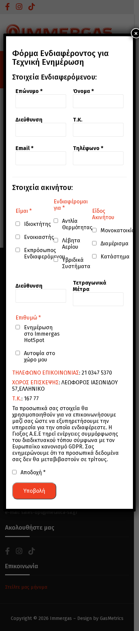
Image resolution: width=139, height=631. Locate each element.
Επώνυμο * (29, 91)
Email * (24, 148)
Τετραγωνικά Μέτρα (89, 286)
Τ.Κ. (77, 119)
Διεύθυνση (29, 119)
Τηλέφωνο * (88, 148)
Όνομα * (83, 91)
